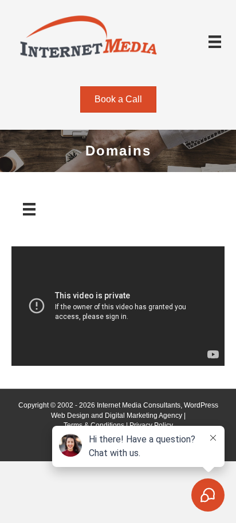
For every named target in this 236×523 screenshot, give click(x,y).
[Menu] (214, 41)
